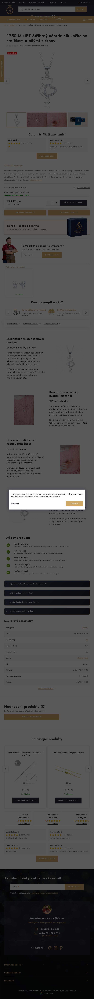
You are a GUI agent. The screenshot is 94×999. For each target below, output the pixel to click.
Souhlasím (74, 503)
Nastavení (15, 503)
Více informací (54, 496)
